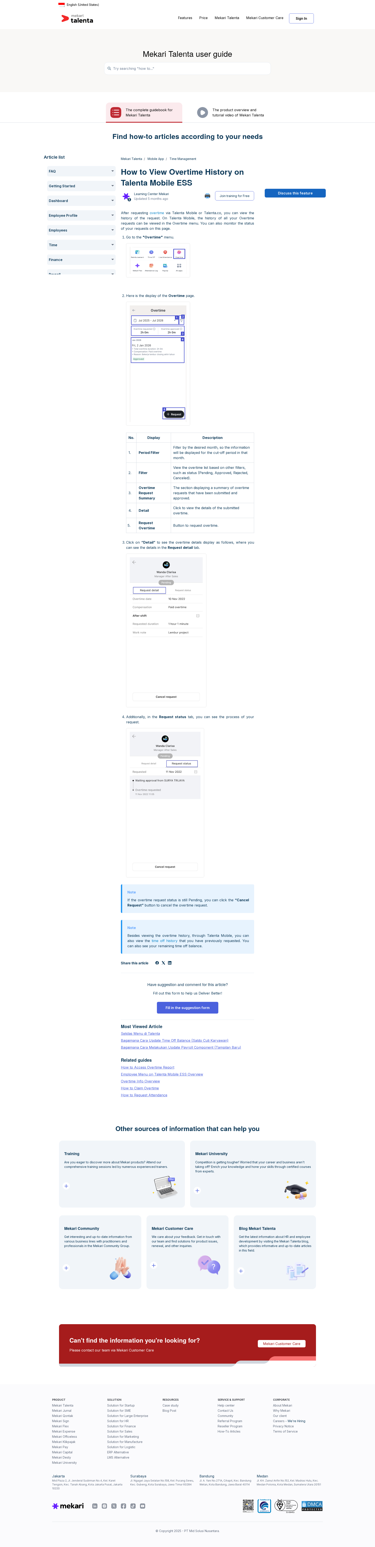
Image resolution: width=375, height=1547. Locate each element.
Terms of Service (285, 1431)
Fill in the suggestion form (188, 1008)
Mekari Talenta (227, 18)
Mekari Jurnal (61, 1410)
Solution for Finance (121, 1426)
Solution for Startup (121, 1405)
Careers (279, 1421)
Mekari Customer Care (264, 18)
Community (225, 1416)
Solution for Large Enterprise (127, 1416)
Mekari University (64, 1462)
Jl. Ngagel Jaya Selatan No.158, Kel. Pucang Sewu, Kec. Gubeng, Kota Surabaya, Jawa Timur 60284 (162, 1482)
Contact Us (225, 1410)
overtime (157, 213)
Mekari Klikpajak (64, 1442)
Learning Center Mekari (151, 194)
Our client (280, 1416)
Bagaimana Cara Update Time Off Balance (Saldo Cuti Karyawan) (175, 1040)
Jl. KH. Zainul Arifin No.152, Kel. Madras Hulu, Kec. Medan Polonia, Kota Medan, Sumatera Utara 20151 (289, 1482)
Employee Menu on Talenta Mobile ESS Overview (162, 1074)
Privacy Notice (283, 1426)
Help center (226, 1405)
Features (185, 18)
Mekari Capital (62, 1452)
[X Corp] (163, 963)
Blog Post (169, 1410)
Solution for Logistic (121, 1447)
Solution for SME (119, 1410)
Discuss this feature (295, 193)
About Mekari (282, 1405)
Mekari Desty (61, 1457)
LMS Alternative (118, 1457)
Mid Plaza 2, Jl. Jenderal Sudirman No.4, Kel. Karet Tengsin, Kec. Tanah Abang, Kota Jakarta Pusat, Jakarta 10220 (87, 1484)
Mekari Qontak (62, 1416)
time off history (165, 941)
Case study (171, 1405)
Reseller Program (230, 1426)
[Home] (77, 18)
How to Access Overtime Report (147, 1067)
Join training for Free (235, 196)
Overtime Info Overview (140, 1081)
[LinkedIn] (169, 963)
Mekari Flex (60, 1426)
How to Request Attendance (144, 1095)
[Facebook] (157, 963)
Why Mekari (281, 1410)
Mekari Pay (60, 1447)
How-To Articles (229, 1431)
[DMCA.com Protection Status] (312, 1506)
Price (203, 18)
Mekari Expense (63, 1431)
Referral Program (230, 1421)
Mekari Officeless (64, 1436)
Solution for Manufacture (125, 1442)
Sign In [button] (301, 18)
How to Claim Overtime (140, 1088)
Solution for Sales (119, 1431)
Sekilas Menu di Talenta (140, 1033)
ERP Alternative (118, 1452)
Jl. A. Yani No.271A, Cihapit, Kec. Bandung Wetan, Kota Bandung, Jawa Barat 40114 (225, 1482)
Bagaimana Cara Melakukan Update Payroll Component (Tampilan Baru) (181, 1047)
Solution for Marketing (123, 1436)
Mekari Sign (60, 1421)
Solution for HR (118, 1421)
